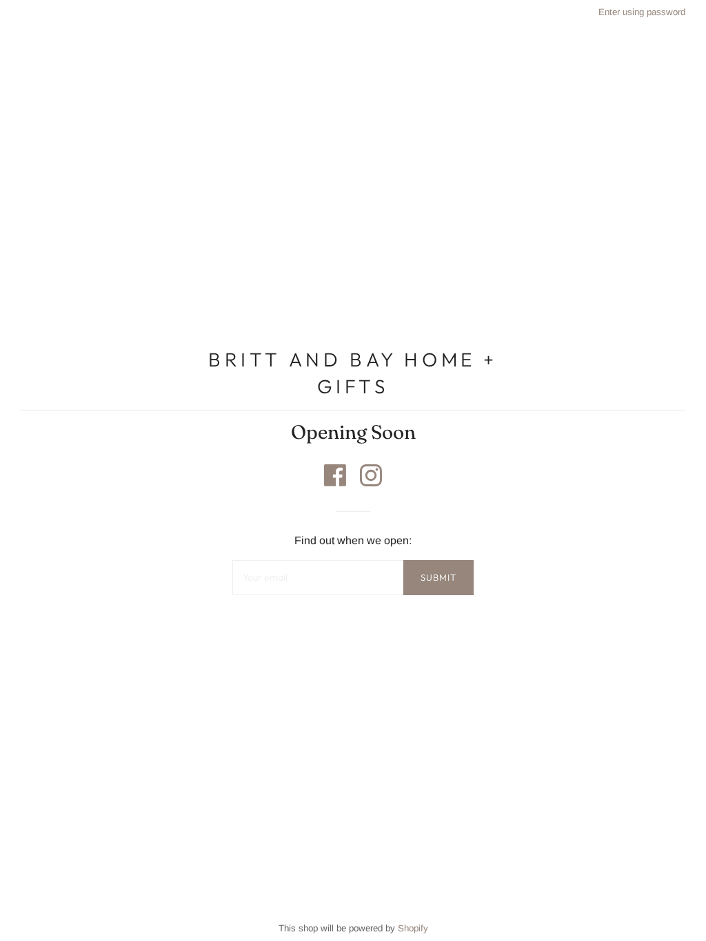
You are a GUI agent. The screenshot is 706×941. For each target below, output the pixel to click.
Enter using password (641, 12)
